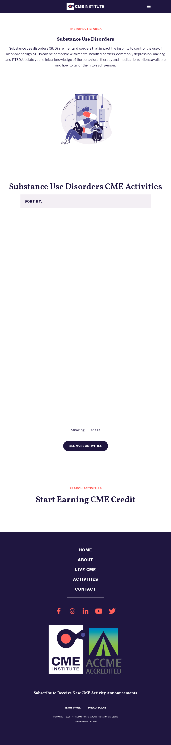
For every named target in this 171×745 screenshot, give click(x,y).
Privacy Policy (97, 707)
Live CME (85, 569)
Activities (85, 579)
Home (85, 550)
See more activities (85, 445)
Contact (85, 589)
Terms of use (73, 707)
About (85, 560)
